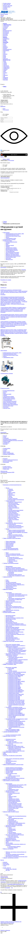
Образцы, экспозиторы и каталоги (10, 857)
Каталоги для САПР (7, 5)
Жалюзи (5, 754)
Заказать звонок (4, 100)
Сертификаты (6, 442)
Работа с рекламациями (8, 453)
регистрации (3, 267)
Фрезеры (8, 243)
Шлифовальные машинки (11, 248)
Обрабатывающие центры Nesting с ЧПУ (15, 233)
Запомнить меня (5, 150)
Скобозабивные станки (11, 238)
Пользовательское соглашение (10, 439)
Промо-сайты (6, 468)
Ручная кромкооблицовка (11, 241)
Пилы (7, 244)
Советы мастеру (6, 4)
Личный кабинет (4, 877)
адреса (2, 16)
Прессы (7, 237)
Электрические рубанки (11, 247)
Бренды (2, 860)
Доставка (5, 8)
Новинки (5, 862)
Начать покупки (4, 876)
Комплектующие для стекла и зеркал (11, 779)
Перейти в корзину (5, 921)
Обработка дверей (10, 245)
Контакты (5, 9)
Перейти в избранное (5, 930)
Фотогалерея (6, 462)
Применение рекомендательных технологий (13, 440)
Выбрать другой (9, 18)
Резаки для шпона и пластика (12, 253)
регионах (24, 269)
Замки (4, 753)
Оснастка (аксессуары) (11, 257)
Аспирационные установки (9, 239)
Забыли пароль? (4, 160)
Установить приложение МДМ (7, 472)
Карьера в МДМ (6, 441)
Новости (5, 435)
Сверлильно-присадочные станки (13, 236)
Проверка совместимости (8, 454)
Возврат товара (6, 451)
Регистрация (6, 109)
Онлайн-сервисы (7, 3)
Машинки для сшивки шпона (12, 254)
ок (1, 892)
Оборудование (6, 232)
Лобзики (8, 246)
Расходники (8, 258)
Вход (4, 108)
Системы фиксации (10, 251)
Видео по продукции (8, 461)
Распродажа (5, 863)
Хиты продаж (6, 864)
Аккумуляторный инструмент (12, 252)
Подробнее (7, 887)
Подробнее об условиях (6, 279)
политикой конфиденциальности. (14, 884)
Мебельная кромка (7, 611)
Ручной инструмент (7, 240)
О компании (6, 438)
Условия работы (6, 6)
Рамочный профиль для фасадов (10, 752)
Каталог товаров (4, 14)
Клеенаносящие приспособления (13, 255)
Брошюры (5, 458)
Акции (4, 436)
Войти (2, 119)
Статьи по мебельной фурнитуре (10, 459)
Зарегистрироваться (5, 177)
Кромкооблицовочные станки (12, 234)
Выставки (5, 444)
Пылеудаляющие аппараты (12, 250)
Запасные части (9, 259)
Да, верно (3, 18)
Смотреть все (3, 287)
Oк (23, 884)
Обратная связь (4, 471)
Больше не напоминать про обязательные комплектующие (11, 922)
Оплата (4, 450)
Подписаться (3, 432)
